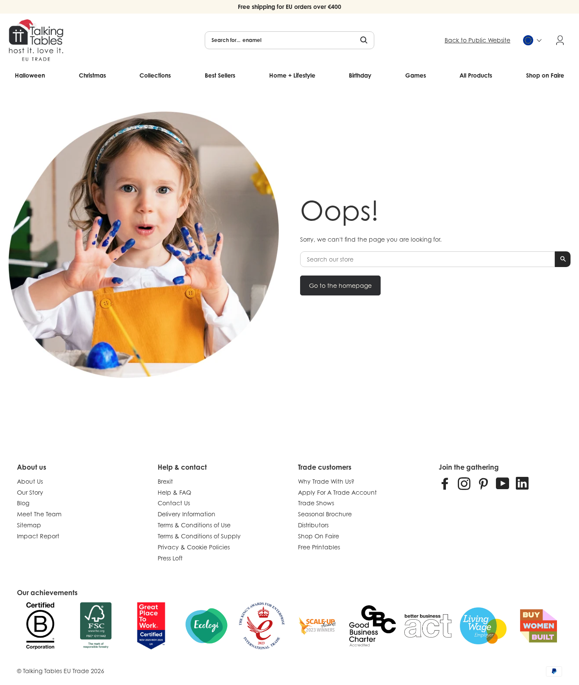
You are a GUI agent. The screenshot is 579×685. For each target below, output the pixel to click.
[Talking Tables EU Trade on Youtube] (502, 483)
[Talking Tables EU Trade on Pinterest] (483, 483)
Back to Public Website (477, 40)
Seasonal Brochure (325, 514)
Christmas (92, 75)
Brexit (165, 481)
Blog (23, 503)
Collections (155, 75)
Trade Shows (316, 503)
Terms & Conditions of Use (194, 525)
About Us (30, 481)
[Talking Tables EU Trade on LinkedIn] (522, 483)
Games (415, 75)
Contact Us (174, 503)
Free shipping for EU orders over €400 (289, 6)
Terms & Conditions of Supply (199, 536)
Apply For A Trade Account (337, 492)
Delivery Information (186, 514)
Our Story (30, 492)
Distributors (313, 525)
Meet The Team (39, 514)
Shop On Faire (318, 536)
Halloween (30, 75)
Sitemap (29, 525)
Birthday (360, 75)
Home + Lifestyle (292, 75)
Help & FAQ (174, 492)
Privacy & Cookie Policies (194, 547)
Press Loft (170, 558)
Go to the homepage (340, 285)
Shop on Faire (545, 75)
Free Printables (319, 547)
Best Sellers (220, 75)
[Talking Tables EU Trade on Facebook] (445, 483)
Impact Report (38, 536)
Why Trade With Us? (326, 481)
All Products (475, 75)
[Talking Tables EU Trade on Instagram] (464, 483)
